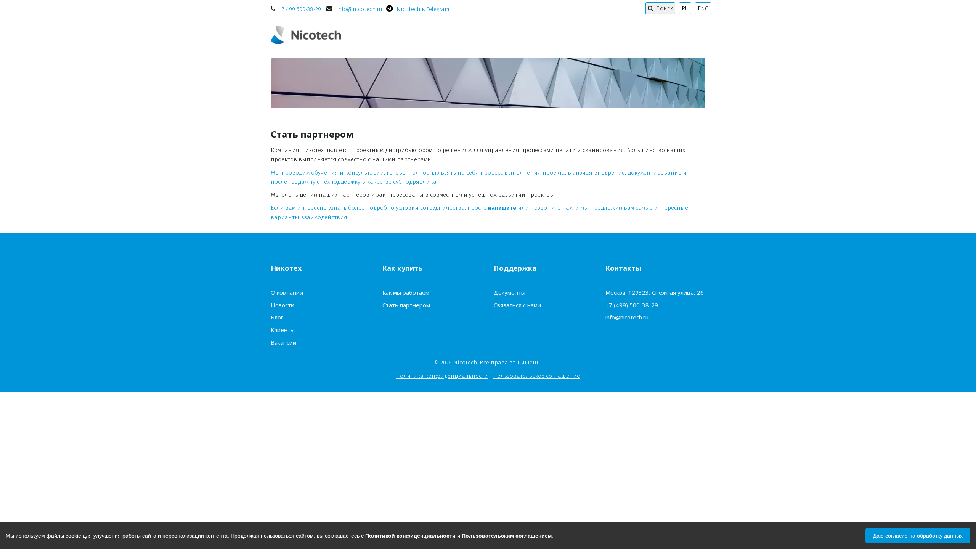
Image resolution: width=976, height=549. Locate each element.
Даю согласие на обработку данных (918, 536)
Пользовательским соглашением (507, 536)
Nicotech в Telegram (422, 9)
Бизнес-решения (637, 35)
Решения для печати (475, 35)
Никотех (411, 35)
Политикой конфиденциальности (410, 536)
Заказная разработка (559, 35)
